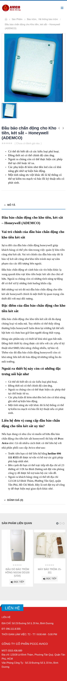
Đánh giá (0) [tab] (15, 500)
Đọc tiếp (19, 582)
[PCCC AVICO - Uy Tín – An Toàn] (11, 8)
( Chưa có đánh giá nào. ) (28, 143)
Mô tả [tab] (11, 205)
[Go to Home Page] (6, 19)
